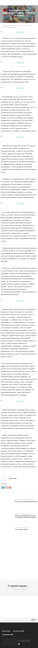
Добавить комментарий (19, 589)
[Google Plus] (10, 488)
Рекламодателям (7, 634)
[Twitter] (5, 488)
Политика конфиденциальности (24, 640)
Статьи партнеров (18, 631)
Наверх (33, 620)
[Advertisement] (19, 558)
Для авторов (6, 631)
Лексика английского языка (9, 27)
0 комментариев (17, 585)
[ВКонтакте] (2, 488)
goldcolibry (13, 478)
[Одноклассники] (7, 488)
